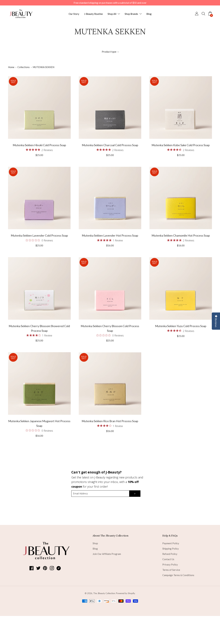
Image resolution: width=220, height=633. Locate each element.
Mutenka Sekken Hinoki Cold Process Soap (39, 145)
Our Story (74, 13)
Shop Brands (131, 13)
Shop (95, 543)
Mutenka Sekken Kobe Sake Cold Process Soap (181, 145)
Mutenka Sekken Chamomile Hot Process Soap (181, 235)
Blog (149, 13)
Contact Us (168, 559)
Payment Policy (170, 543)
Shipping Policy (170, 548)
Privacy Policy (170, 564)
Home (11, 67)
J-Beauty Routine (93, 13)
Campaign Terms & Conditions (178, 575)
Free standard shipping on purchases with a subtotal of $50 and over (110, 2)
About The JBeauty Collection (110, 535)
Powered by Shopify (125, 593)
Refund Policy (169, 553)
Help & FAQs (170, 535)
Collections (23, 67)
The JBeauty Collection (104, 593)
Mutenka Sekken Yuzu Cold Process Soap (180, 326)
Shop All (112, 13)
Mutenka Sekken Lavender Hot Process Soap (110, 235)
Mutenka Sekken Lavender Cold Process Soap (39, 235)
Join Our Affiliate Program (107, 553)
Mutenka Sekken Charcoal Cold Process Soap (110, 145)
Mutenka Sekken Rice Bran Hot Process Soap (110, 421)
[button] (110, 51)
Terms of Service (171, 569)
